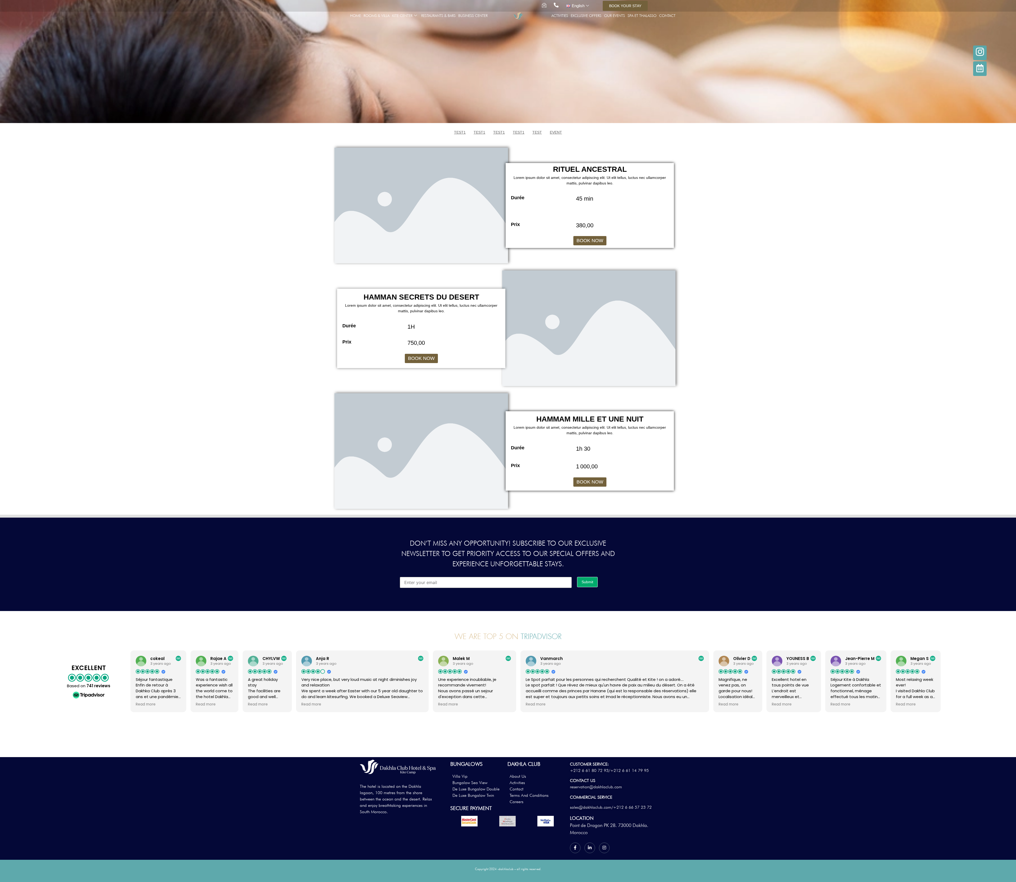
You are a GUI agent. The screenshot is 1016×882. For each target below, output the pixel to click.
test (537, 132)
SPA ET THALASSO (642, 15)
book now (590, 240)
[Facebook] (575, 848)
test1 (460, 132)
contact (667, 15)
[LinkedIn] (589, 848)
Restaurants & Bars (438, 15)
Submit (587, 582)
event (556, 132)
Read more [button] (146, 704)
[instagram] (980, 53)
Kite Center (402, 15)
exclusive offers (586, 15)
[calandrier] (980, 68)
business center (473, 15)
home (355, 15)
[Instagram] (604, 848)
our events (614, 15)
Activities (559, 15)
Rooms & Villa (376, 15)
